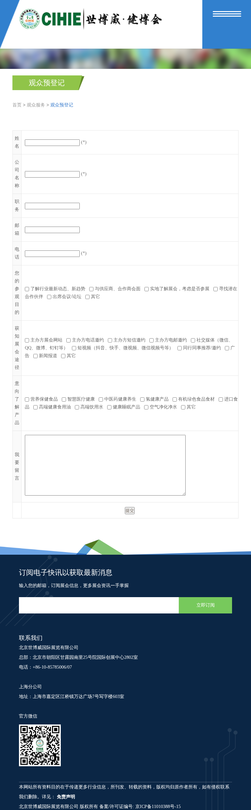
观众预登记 (47, 83)
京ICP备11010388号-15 (158, 806)
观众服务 (36, 105)
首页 (17, 105)
